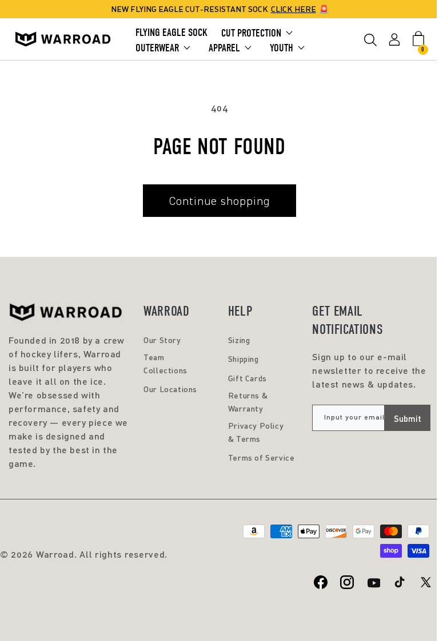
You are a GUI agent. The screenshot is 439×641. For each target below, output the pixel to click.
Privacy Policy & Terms (256, 432)
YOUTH (281, 48)
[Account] (394, 39)
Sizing (239, 340)
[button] (370, 42)
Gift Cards (247, 378)
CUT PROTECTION (251, 33)
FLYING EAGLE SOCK (171, 32)
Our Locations (170, 389)
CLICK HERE (293, 9)
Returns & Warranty (248, 401)
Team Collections (165, 363)
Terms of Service (261, 457)
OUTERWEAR (157, 48)
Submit (407, 418)
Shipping (243, 359)
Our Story (162, 340)
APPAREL (224, 48)
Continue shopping (219, 200)
